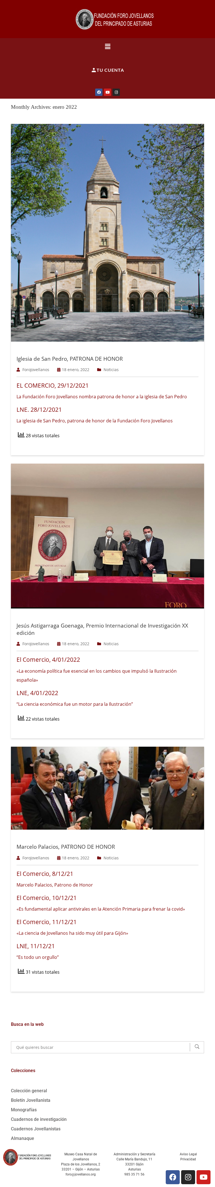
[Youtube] (107, 92)
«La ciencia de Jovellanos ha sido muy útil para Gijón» (72, 933)
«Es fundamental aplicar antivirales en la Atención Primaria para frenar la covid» (101, 909)
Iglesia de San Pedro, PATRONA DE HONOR (70, 358)
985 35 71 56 (134, 1174)
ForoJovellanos (35, 369)
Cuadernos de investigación (39, 1119)
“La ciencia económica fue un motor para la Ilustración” (75, 704)
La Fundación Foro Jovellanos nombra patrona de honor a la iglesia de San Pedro (102, 397)
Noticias (111, 369)
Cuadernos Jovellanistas (35, 1129)
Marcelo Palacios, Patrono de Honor (55, 885)
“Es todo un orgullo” (38, 957)
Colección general (29, 1090)
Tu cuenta (110, 70)
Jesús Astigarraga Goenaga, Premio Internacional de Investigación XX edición (102, 629)
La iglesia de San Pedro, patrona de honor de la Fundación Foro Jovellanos (95, 421)
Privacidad (188, 1159)
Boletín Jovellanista (30, 1100)
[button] (108, 46)
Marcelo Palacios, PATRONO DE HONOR (66, 846)
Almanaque (22, 1138)
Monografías (24, 1109)
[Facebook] (98, 92)
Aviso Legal (188, 1154)
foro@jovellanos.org (81, 1174)
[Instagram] (116, 92)
